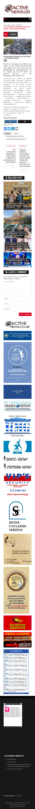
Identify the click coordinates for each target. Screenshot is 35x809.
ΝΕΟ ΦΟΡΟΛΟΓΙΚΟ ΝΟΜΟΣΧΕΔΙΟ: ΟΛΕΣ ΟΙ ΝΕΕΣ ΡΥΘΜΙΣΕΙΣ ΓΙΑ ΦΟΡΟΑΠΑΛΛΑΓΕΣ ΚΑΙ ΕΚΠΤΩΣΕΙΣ (10, 156)
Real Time (15, 693)
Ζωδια (20, 726)
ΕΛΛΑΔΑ (13, 34)
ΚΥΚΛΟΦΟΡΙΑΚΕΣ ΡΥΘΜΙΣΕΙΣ (15, 136)
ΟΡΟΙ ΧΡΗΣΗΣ (11, 762)
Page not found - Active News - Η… (15, 658)
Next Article (22, 146)
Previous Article (11, 146)
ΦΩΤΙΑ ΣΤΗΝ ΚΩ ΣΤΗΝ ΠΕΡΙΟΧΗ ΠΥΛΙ (16, 221)
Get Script (10, 693)
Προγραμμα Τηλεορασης (9, 795)
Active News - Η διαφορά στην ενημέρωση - (16, 655)
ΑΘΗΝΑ (16, 133)
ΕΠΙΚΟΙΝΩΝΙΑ (11, 759)
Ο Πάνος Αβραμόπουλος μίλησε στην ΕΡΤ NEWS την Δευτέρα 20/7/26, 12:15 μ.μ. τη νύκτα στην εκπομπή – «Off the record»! (17, 261)
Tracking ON (21, 693)
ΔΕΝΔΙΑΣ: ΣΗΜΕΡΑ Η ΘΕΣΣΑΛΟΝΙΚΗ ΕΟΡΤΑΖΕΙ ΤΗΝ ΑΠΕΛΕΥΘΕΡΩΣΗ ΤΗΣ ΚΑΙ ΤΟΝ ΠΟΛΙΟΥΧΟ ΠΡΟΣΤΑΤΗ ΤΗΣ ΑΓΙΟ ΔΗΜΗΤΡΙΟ (24, 158)
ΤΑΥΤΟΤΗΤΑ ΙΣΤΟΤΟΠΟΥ (15, 769)
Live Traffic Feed (16, 651)
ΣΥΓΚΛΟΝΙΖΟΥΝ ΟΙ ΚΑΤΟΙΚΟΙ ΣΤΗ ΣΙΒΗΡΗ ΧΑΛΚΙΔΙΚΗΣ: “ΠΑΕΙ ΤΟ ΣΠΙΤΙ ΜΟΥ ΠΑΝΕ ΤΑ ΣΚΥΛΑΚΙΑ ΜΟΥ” (16, 233)
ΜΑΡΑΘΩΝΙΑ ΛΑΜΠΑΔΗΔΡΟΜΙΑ (15, 139)
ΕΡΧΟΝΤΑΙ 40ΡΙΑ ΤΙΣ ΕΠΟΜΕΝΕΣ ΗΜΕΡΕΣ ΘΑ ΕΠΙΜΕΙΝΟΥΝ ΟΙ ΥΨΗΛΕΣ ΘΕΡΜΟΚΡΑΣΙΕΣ (16, 205)
